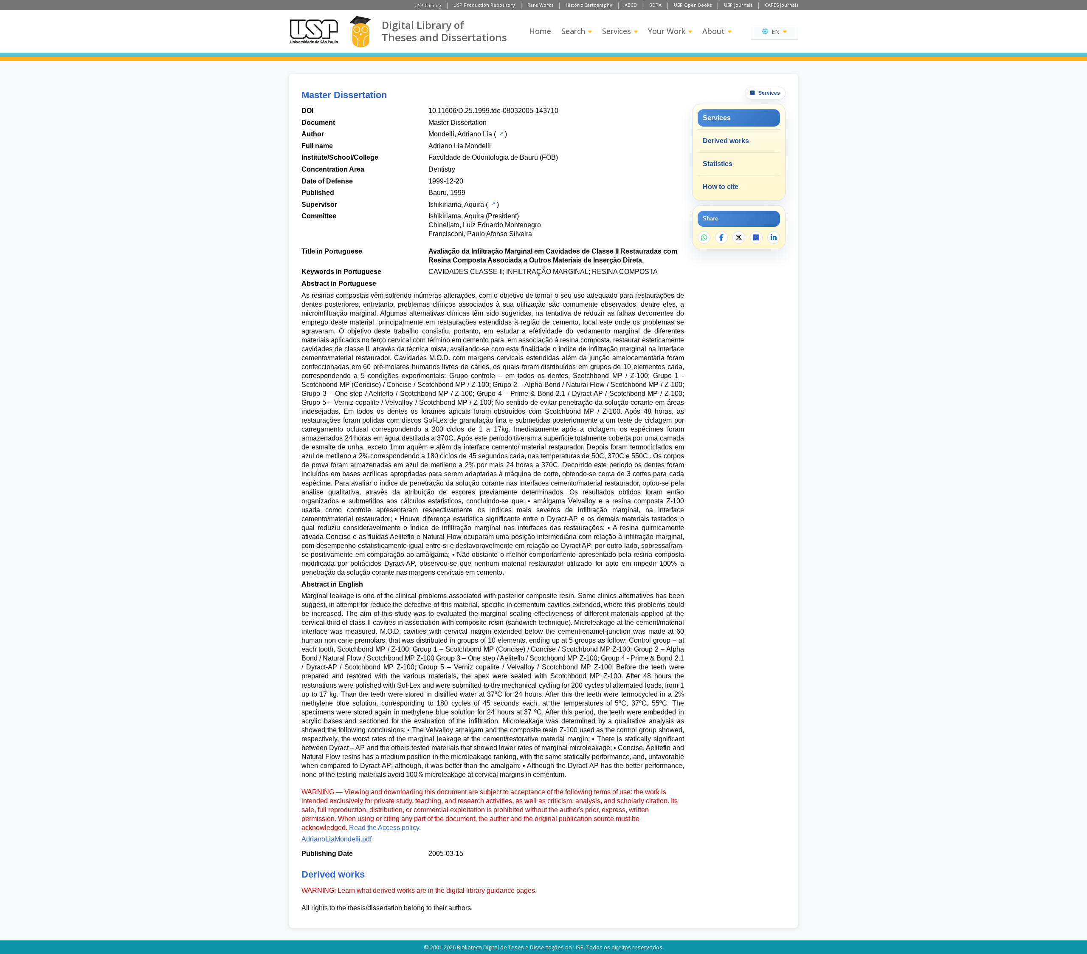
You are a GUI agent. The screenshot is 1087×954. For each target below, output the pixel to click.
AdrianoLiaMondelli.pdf (336, 839)
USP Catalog (427, 5)
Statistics (717, 163)
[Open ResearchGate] (756, 237)
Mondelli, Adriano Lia (460, 134)
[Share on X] (738, 237)
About (713, 31)
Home (540, 31)
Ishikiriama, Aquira (456, 204)
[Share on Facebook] (721, 237)
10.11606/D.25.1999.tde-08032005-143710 (493, 110)
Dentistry (441, 169)
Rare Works (540, 5)
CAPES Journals (781, 5)
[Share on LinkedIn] (773, 237)
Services (616, 31)
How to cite (720, 186)
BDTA (655, 5)
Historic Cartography (589, 5)
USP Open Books (693, 5)
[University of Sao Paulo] (314, 31)
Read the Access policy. (385, 827)
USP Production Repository (484, 5)
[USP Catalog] (500, 133)
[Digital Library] (360, 32)
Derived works (726, 140)
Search (573, 31)
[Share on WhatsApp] (704, 237)
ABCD (631, 5)
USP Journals (738, 5)
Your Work (666, 31)
